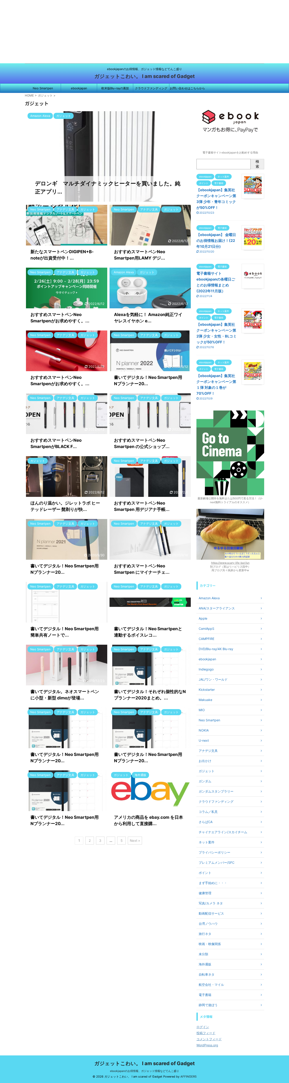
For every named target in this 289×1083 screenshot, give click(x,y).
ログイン (202, 1027)
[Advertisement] (135, 31)
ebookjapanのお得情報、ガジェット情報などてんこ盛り (144, 1071)
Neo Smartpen (43, 88)
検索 (257, 164)
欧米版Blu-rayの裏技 (115, 88)
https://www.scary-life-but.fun (230, 562)
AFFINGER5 (188, 1076)
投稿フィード (205, 1033)
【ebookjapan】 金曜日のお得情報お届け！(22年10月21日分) (216, 240)
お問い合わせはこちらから (187, 88)
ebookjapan (79, 88)
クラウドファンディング (151, 88)
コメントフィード (209, 1039)
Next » (135, 840)
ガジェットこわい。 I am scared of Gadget (144, 76)
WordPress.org (207, 1045)
